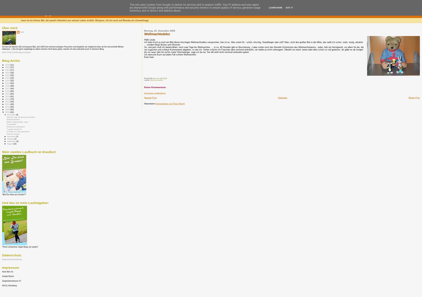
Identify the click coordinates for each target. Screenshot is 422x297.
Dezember (11, 115)
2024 (7, 70)
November (11, 137)
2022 (7, 75)
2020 (7, 80)
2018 (7, 86)
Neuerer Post (150, 98)
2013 (7, 99)
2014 (7, 96)
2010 (7, 107)
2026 (7, 65)
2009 (7, 109)
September (11, 141)
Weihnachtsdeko (156, 80)
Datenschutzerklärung (12, 259)
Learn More (275, 7)
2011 (7, 104)
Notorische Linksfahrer (16, 127)
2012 (7, 101)
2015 (7, 94)
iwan (22, 32)
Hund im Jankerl (13, 134)
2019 (7, 83)
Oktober (10, 139)
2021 (7, 78)
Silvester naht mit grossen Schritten (21, 117)
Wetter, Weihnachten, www (17, 122)
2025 (7, 67)
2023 (7, 73)
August (10, 144)
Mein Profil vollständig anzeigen (16, 52)
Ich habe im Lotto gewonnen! (18, 132)
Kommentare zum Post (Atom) (170, 103)
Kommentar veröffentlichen (155, 93)
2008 (7, 112)
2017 (7, 88)
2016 (7, 91)
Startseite (282, 98)
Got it (289, 7)
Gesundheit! (11, 124)
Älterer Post (414, 98)
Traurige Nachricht (14, 129)
